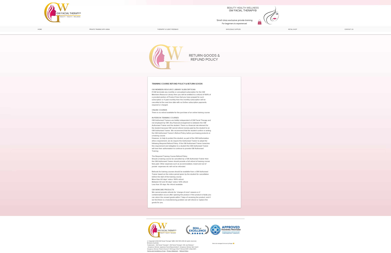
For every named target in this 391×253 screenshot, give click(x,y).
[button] (260, 22)
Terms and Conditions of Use (156, 251)
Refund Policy (184, 251)
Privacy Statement (172, 251)
